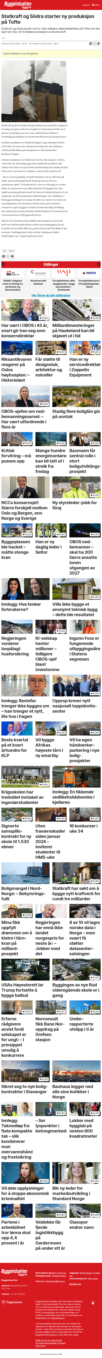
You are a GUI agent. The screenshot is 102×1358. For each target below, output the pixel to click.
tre (4, 251)
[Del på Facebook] (90, 44)
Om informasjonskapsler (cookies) (50, 1343)
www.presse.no (58, 1318)
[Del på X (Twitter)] (94, 44)
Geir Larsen (93, 1278)
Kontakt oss (75, 1284)
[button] (3, 264)
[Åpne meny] (95, 5)
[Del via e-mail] (98, 44)
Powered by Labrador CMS (51, 1354)
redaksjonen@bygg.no (55, 1281)
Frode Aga (61, 1273)
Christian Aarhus (59, 1276)
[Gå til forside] (18, 5)
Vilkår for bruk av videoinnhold (48, 1340)
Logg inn (86, 5)
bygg (11, 251)
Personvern (40, 1346)
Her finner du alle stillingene (51, 295)
